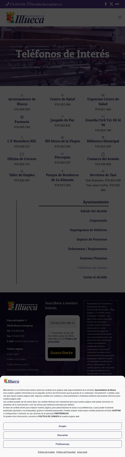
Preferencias (62, 444)
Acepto (62, 426)
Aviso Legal (82, 452)
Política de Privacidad (66, 452)
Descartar (62, 435)
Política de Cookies (46, 452)
